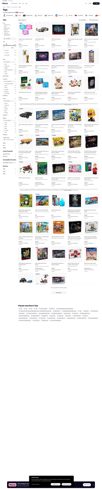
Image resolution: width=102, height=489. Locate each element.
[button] (90, 3)
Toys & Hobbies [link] (14, 7)
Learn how (21, 12)
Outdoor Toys (6, 31)
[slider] (4, 45)
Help (26, 3)
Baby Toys (6, 29)
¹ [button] (23, 45)
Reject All (55, 484)
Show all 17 (5, 114)
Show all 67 (5, 95)
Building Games (7, 28)
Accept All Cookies (66, 484)
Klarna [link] (4, 7)
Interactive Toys (7, 24)
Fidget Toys (6, 33)
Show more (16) (7, 34)
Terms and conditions (67, 104)
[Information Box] (26, 20)
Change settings (35, 484)
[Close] (72, 477)
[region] (51, 481)
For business (10, 0)
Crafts (5, 26)
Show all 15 (5, 134)
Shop (20, 3)
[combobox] (83, 20)
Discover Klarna (14, 3)
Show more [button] (58, 292)
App (23, 3)
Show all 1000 (5, 75)
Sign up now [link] (87, 484)
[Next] (97, 15)
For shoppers (4, 0)
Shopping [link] (8, 7)
